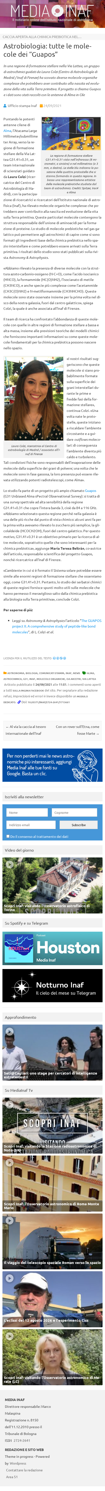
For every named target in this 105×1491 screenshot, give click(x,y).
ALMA (90, 673)
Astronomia (15, 673)
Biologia (32, 673)
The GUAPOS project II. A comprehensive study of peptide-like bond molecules (56, 626)
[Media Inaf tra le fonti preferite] (52, 783)
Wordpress (18, 1463)
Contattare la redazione (24, 1470)
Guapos (90, 490)
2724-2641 (22, 1440)
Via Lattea (89, 679)
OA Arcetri (73, 679)
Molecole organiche (51, 679)
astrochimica (12, 679)
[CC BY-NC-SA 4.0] (59, 658)
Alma (7, 130)
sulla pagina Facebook (28, 690)
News (76, 673)
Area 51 (12, 1477)
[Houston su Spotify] (52, 966)
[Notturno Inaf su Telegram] (52, 1003)
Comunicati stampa (51, 673)
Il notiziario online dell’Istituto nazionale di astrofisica (52, 20)
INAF (69, 673)
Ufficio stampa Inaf (22, 105)
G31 (25, 679)
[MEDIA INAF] (52, 16)
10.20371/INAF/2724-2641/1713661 (49, 702)
